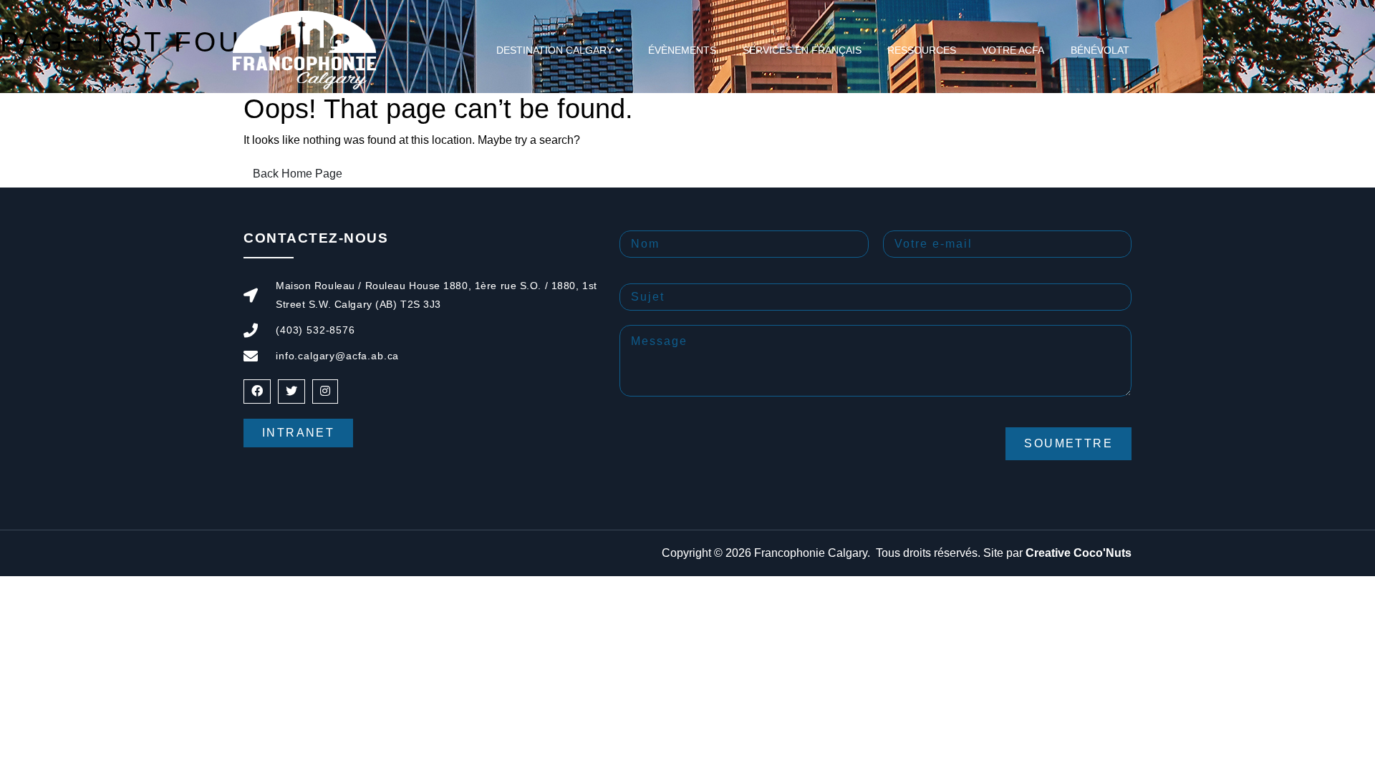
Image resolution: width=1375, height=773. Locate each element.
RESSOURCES (921, 50)
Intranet (298, 433)
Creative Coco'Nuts (1079, 553)
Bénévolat (1100, 50)
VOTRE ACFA (1013, 50)
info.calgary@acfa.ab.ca (337, 355)
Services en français (802, 50)
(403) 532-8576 (315, 330)
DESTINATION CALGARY (554, 50)
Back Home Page (297, 173)
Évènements (682, 50)
